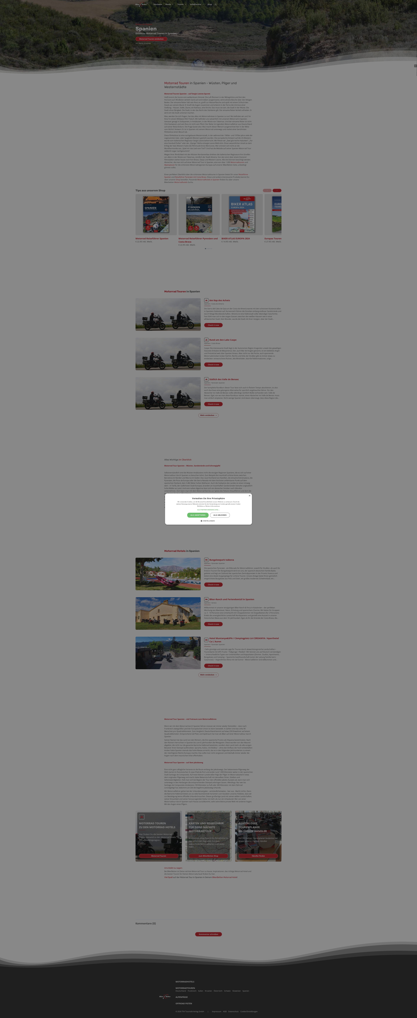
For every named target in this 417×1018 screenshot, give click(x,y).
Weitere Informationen (212, 506)
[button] (208, 510)
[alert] (208, 509)
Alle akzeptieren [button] (197, 515)
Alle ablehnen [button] (219, 515)
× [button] (249, 496)
